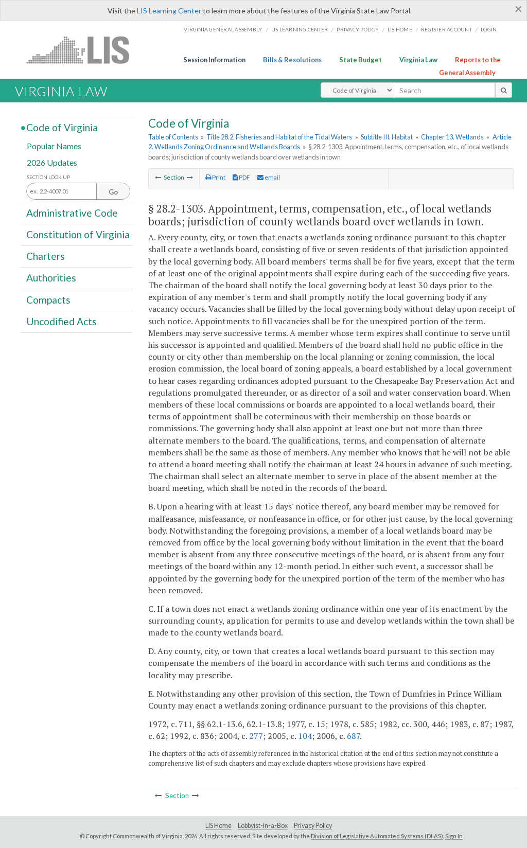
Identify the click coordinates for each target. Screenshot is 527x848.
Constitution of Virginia (78, 234)
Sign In (454, 836)
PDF (244, 177)
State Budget (360, 60)
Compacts (48, 299)
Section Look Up (48, 177)
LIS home (400, 29)
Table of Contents (173, 137)
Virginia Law (418, 60)
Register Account (446, 29)
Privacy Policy (358, 29)
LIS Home (218, 825)
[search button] (503, 90)
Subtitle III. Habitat (387, 137)
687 (353, 735)
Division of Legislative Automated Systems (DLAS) (377, 836)
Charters (45, 256)
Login (489, 29)
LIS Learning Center (169, 10)
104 (305, 735)
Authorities (51, 278)
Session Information (214, 60)
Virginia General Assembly (223, 29)
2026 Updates (52, 162)
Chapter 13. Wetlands (452, 137)
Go (113, 192)
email (272, 177)
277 (256, 735)
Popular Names (54, 146)
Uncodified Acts (61, 321)
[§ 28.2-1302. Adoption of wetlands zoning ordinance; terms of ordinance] (158, 177)
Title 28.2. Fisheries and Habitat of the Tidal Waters (279, 137)
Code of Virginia (62, 127)
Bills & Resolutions (292, 60)
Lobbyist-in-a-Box (263, 825)
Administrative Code (72, 212)
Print (218, 177)
